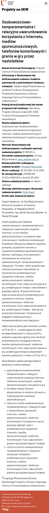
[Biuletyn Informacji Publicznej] (5, 509)
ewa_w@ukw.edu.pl (28, 159)
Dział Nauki (29, 192)
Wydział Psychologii (31, 166)
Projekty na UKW (15, 9)
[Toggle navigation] (46, 3)
